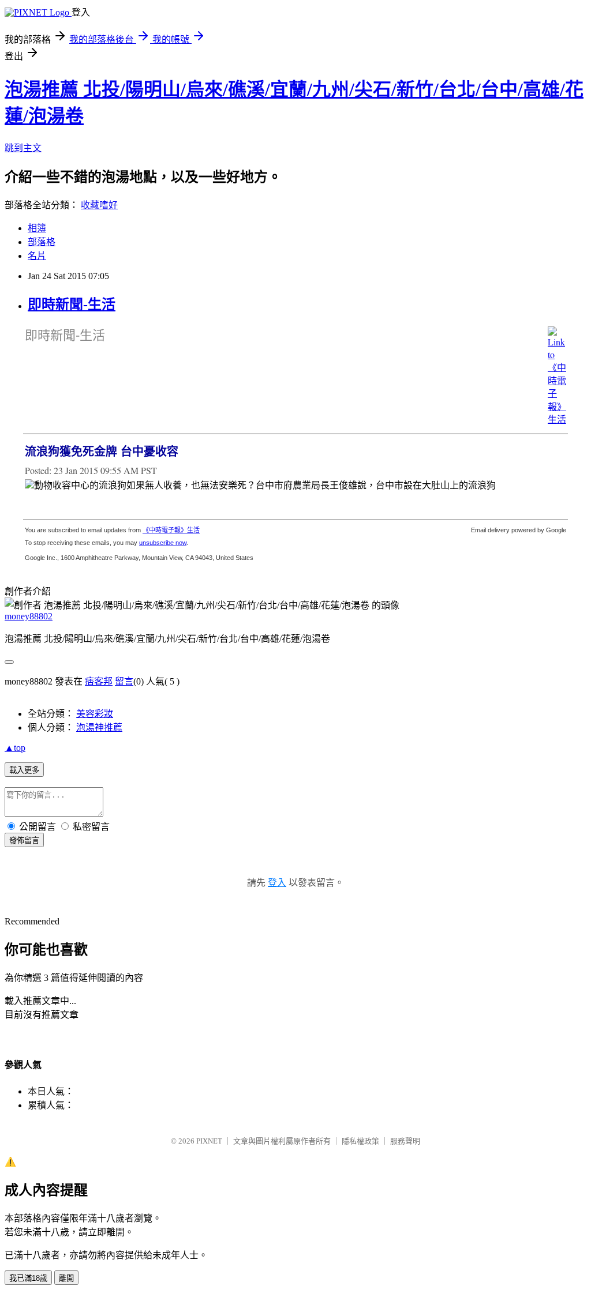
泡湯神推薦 (99, 727)
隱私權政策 (360, 1141)
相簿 (37, 228)
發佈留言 (24, 840)
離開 (66, 1278)
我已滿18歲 (28, 1278)
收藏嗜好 (99, 205)
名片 (37, 256)
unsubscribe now (162, 542)
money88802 (29, 616)
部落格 (41, 242)
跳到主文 (23, 148)
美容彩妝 (94, 714)
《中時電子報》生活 (171, 530)
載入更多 (24, 770)
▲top (15, 748)
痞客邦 (99, 681)
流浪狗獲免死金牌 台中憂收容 (101, 451)
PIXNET (209, 1141)
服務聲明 (405, 1141)
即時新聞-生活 (71, 304)
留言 (124, 681)
